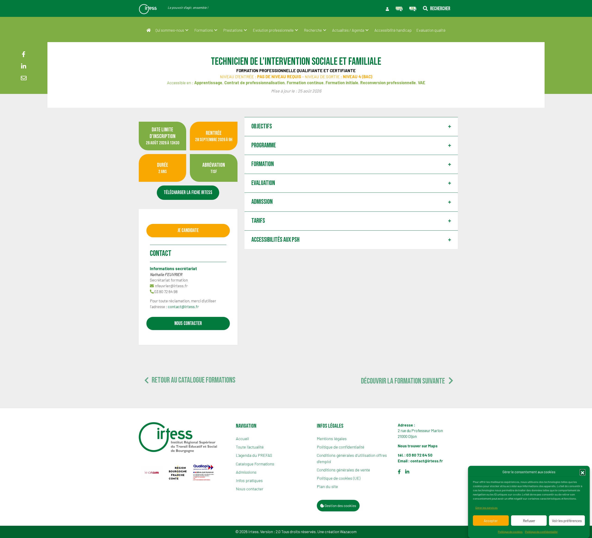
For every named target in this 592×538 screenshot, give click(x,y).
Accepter (491, 521)
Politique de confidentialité (541, 531)
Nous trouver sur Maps (418, 445)
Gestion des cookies (340, 505)
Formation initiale (342, 82)
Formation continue (305, 82)
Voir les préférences (567, 521)
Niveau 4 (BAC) (357, 76)
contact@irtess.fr (183, 306)
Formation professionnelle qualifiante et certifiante (296, 70)
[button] (582, 472)
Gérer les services (486, 507)
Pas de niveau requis (279, 76)
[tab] (351, 126)
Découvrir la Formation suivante (404, 381)
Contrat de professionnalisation (254, 82)
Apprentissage (208, 82)
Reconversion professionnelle (388, 82)
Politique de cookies (510, 531)
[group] (152, 472)
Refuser (529, 521)
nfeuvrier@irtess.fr (171, 285)
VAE (421, 82)
